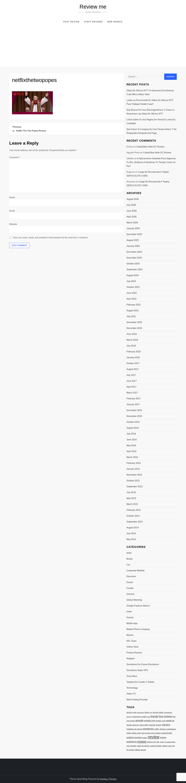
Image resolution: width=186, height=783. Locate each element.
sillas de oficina (143, 746)
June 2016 (131, 439)
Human (130, 617)
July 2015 (131, 492)
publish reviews (134, 737)
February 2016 (133, 463)
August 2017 (132, 369)
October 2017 (133, 363)
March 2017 (132, 393)
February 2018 (133, 351)
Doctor (129, 582)
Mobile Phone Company (138, 629)
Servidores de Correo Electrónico (142, 664)
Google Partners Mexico (138, 606)
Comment (14, 157)
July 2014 (131, 533)
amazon (129, 712)
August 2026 (132, 199)
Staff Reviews (93, 22)
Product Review (134, 652)
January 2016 (133, 469)
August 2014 (132, 527)
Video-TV (131, 694)
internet (152, 725)
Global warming (134, 600)
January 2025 (133, 246)
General (130, 594)
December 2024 (134, 252)
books (147, 712)
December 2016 (134, 410)
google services (132, 725)
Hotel (129, 611)
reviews (141, 741)
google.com (149, 720)
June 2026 (131, 211)
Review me (93, 7)
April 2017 (131, 387)
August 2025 (132, 240)
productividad (166, 733)
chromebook (168, 712)
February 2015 (133, 510)
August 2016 (132, 428)
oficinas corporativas (168, 729)
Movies (129, 635)
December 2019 (134, 328)
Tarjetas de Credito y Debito (140, 682)
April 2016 (131, 451)
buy (151, 712)
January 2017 (133, 404)
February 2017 (133, 398)
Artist (128, 553)
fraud (148, 717)
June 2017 (131, 381)
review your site (153, 742)
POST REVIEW (71, 22)
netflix (156, 729)
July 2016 (131, 434)
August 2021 (132, 310)
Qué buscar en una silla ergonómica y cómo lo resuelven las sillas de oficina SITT (150, 112)
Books (129, 559)
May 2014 (131, 539)
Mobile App (131, 623)
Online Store (132, 647)
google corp (160, 721)
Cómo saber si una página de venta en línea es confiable (150, 121)
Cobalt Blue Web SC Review (150, 147)
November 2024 (134, 258)
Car (128, 565)
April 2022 (131, 299)
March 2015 (132, 504)
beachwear (140, 712)
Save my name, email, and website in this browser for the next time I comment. (50, 237)
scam (162, 742)
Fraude (129, 588)
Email (12, 211)
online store (136, 733)
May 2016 (131, 445)
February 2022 (133, 305)
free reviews (165, 716)
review (153, 737)
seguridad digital (170, 742)
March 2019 (132, 340)
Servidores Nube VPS (137, 670)
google (139, 720)
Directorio (131, 576)
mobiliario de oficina (134, 729)
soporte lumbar (155, 746)
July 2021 (131, 316)
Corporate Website (135, 570)
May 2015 (131, 498)
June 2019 (131, 334)
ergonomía (136, 717)
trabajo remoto (140, 750)
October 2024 (133, 263)
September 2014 (134, 522)
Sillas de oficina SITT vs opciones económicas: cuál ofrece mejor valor (150, 92)
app (134, 712)
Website (13, 224)
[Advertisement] (93, 46)
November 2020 (134, 322)
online (128, 733)
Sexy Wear (131, 676)
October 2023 (133, 287)
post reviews (156, 733)
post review (145, 733)
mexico (166, 724)
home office (144, 725)
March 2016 (132, 457)
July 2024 (131, 281)
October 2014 (133, 516)
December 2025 (134, 234)
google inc (170, 721)
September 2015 (134, 486)
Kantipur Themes (108, 779)
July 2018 (131, 346)
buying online (158, 712)
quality (144, 738)
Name (12, 197)
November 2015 (134, 475)
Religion (130, 658)
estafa (143, 717)
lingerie (158, 725)
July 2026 (131, 205)
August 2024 (132, 275)
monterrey (148, 728)
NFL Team (131, 641)
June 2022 (131, 293)
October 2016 (133, 422)
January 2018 (133, 357)
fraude (154, 716)
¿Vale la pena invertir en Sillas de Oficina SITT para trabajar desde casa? (149, 102)
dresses (129, 717)
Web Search (115, 22)
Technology (132, 688)
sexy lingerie (131, 746)
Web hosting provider (137, 699)
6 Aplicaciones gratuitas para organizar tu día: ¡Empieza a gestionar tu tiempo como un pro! (151, 162)
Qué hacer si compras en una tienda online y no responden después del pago (151, 131)
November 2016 (134, 416)
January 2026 (133, 228)
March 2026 (132, 222)
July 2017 (131, 375)
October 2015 (133, 480)
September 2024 (134, 269)
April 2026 (131, 217)
